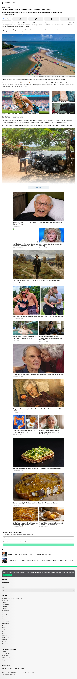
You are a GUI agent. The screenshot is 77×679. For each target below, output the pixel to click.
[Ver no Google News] (6, 19)
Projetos (4, 635)
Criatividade (5, 610)
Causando (5, 606)
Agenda (4, 579)
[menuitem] (38, 577)
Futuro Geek (5, 621)
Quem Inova (5, 637)
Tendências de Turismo (27, 83)
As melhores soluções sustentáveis (12, 598)
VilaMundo (5, 644)
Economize (5, 613)
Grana (3, 627)
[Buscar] (73, 590)
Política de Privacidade (35, 572)
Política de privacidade (8, 658)
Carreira (4, 602)
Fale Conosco (6, 653)
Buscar (4, 587)
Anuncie (4, 651)
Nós (3, 631)
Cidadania (5, 608)
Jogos (3, 629)
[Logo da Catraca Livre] (8, 2)
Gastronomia (5, 623)
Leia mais (38, 187)
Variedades (5, 639)
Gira (3, 625)
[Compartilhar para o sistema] (67, 19)
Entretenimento (6, 617)
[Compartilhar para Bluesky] (35, 19)
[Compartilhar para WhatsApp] (19, 19)
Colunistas (5, 582)
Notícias (4, 633)
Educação (4, 615)
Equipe (4, 660)
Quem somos (5, 655)
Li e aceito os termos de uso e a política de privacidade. (18, 541)
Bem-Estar (5, 600)
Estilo (3, 619)
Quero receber (38, 545)
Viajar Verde (12, 14)
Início (3, 7)
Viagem (8, 7)
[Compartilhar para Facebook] (51, 19)
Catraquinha (5, 604)
